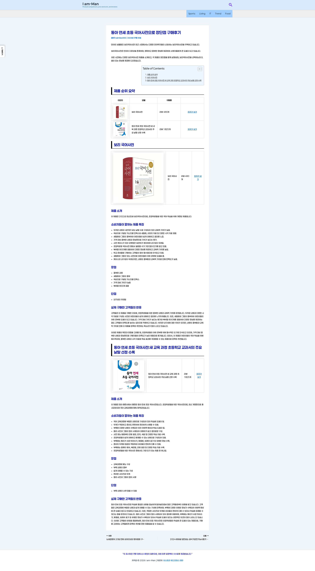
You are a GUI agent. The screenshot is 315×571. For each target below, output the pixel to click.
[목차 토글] (198, 69)
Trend (218, 13)
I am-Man (91, 4)
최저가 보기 (192, 112)
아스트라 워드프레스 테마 (173, 560)
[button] (230, 4)
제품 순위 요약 (152, 75)
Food (227, 13)
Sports (191, 13)
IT (210, 13)
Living (202, 13)
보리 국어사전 (152, 77)
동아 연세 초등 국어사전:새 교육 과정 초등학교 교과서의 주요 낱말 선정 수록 (174, 80)
